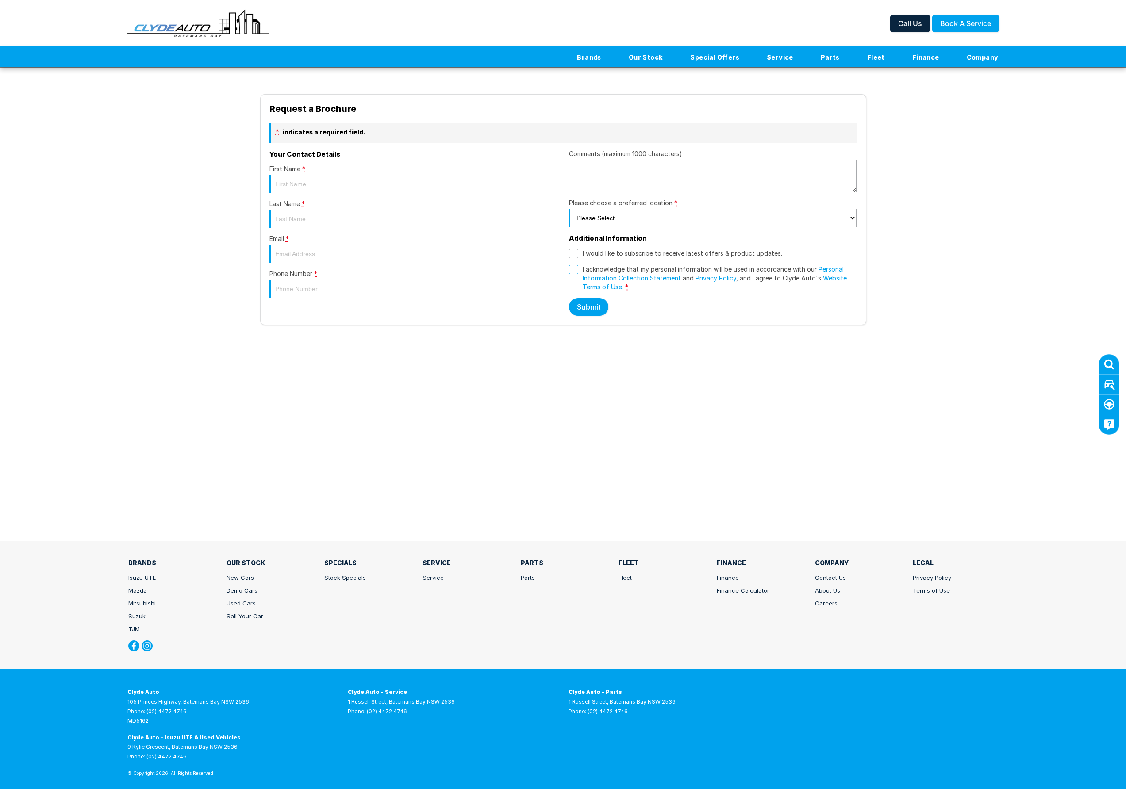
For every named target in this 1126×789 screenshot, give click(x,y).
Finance (925, 57)
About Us (827, 590)
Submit (588, 307)
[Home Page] (198, 23)
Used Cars (241, 603)
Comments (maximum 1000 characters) (625, 153)
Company (983, 57)
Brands (589, 57)
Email (279, 238)
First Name (287, 168)
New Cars (240, 577)
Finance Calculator (743, 590)
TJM (134, 628)
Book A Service (965, 23)
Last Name (287, 203)
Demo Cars (242, 590)
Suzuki (137, 616)
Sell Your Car (245, 616)
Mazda (137, 590)
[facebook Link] (133, 645)
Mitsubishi (142, 603)
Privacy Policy (716, 278)
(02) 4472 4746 (166, 711)
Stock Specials (345, 577)
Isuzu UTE (142, 577)
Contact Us (830, 577)
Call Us (910, 23)
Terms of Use (931, 590)
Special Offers (714, 57)
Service (780, 57)
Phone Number (293, 273)
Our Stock (646, 57)
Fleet (876, 57)
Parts (830, 57)
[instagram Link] (147, 645)
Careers (826, 603)
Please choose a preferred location (623, 203)
